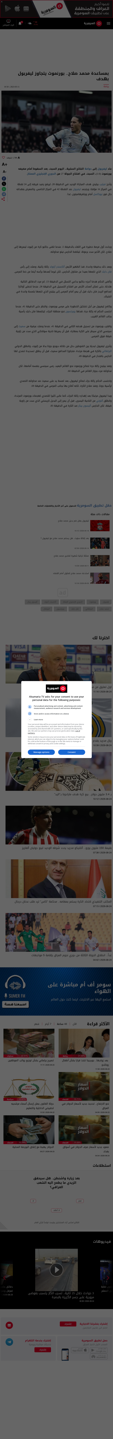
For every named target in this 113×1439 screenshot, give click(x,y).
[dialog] (56, 719)
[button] (56, 720)
